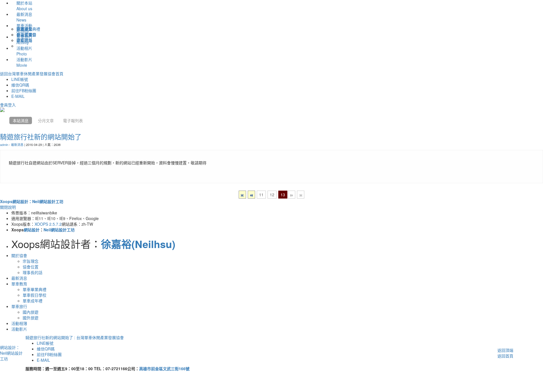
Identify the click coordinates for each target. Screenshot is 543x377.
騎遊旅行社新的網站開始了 (40, 136)
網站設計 (32, 229)
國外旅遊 (30, 317)
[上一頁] (251, 195)
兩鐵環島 (24, 29)
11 (261, 194)
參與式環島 (26, 34)
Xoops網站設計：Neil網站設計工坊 (31, 201)
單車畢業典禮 (34, 289)
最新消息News (24, 17)
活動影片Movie (24, 62)
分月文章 (46, 120)
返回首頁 (505, 356)
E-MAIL (18, 96)
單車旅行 (19, 306)
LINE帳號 (19, 79)
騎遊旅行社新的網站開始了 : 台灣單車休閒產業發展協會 (74, 337)
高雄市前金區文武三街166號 (164, 368)
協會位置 (30, 267)
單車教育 (19, 283)
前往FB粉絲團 (23, 90)
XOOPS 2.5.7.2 (48, 224)
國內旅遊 (30, 312)
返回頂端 (505, 350)
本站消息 (21, 120)
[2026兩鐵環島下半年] (271, 109)
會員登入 (8, 104)
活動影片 (19, 329)
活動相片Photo (24, 51)
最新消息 (17, 144)
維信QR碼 (20, 85)
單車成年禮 (32, 300)
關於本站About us (24, 5)
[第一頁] (242, 195)
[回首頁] (3, 120)
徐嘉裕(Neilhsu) (138, 243)
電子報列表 (73, 120)
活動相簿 (19, 323)
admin (4, 144)
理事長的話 (32, 272)
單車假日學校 (34, 295)
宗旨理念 (30, 261)
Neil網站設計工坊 (59, 229)
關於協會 (19, 255)
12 (272, 194)
